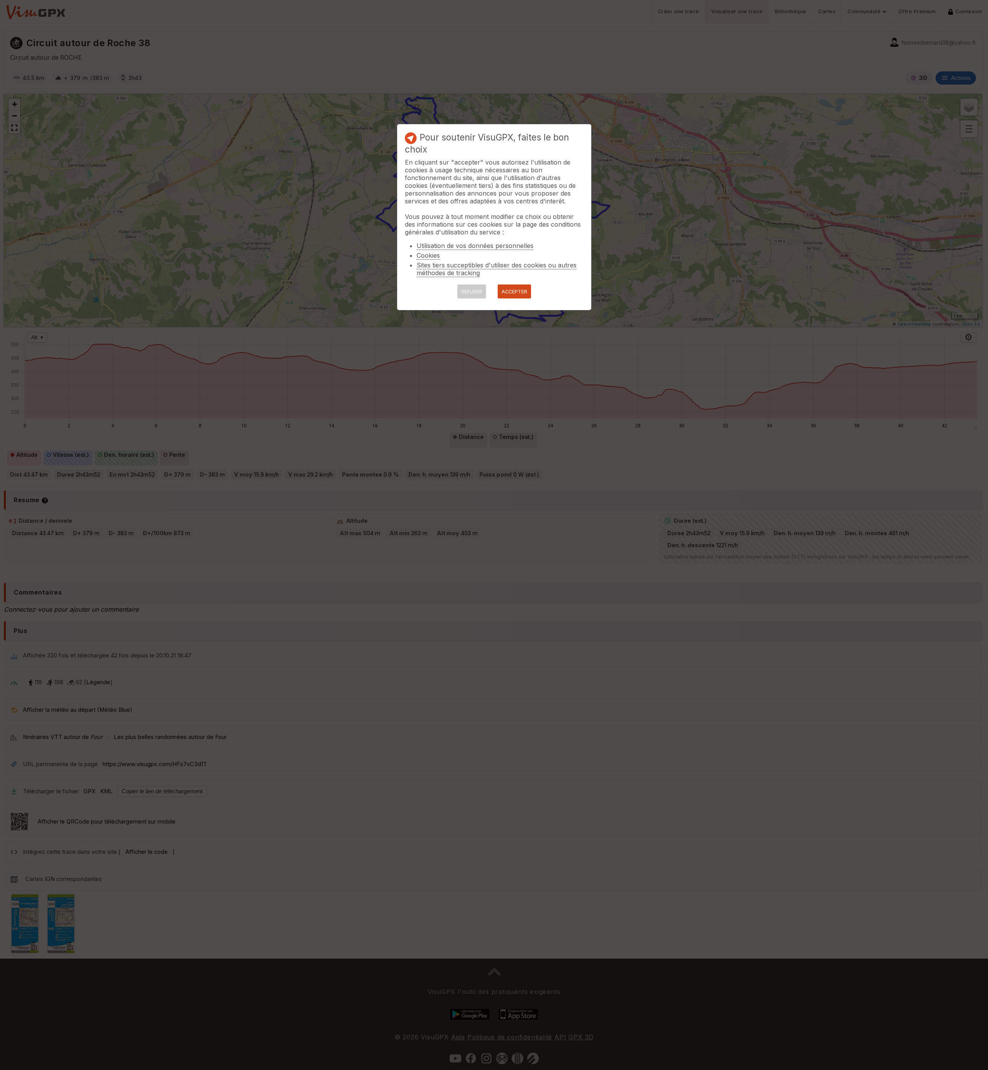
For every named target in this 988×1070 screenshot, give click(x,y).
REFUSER (471, 292)
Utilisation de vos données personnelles (475, 246)
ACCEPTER (514, 292)
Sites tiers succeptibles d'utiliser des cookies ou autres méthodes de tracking (496, 269)
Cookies (428, 255)
